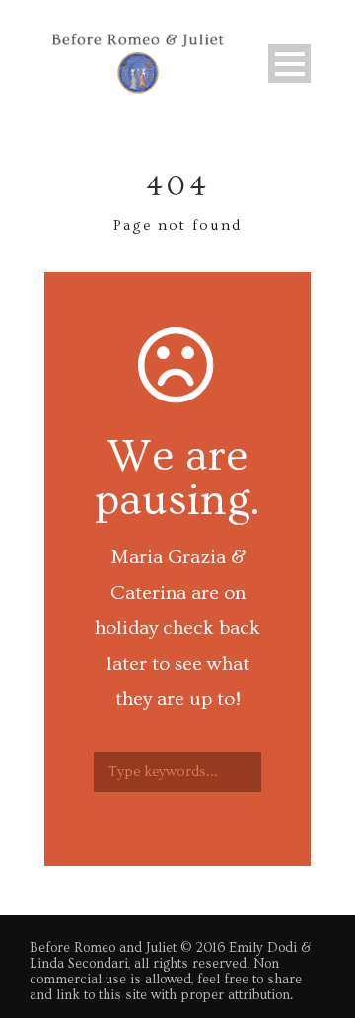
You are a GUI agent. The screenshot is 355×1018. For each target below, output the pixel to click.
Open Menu (289, 63)
